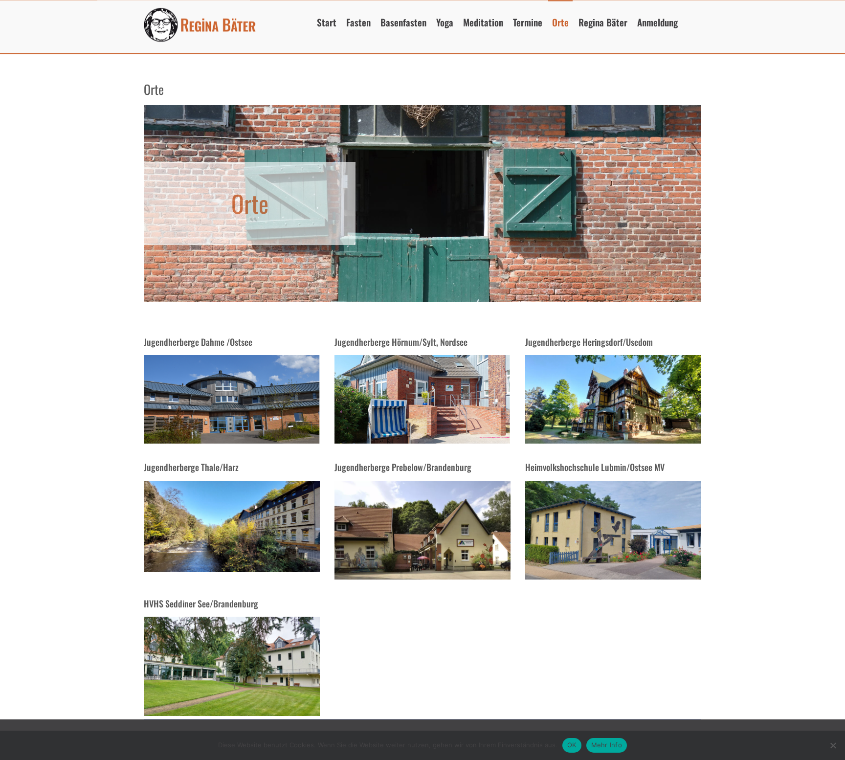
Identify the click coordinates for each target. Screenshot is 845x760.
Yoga (444, 21)
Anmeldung (657, 21)
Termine (527, 21)
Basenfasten (403, 21)
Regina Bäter (602, 21)
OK (572, 745)
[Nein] (833, 745)
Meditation (483, 21)
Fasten (358, 21)
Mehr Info (606, 745)
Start (326, 21)
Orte (560, 21)
